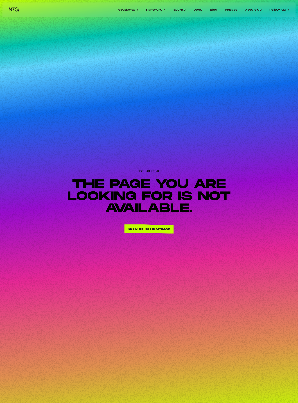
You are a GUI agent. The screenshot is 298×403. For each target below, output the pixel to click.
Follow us (277, 9)
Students (126, 9)
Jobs (197, 9)
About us (253, 9)
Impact (231, 9)
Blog (213, 9)
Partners (154, 9)
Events (180, 9)
